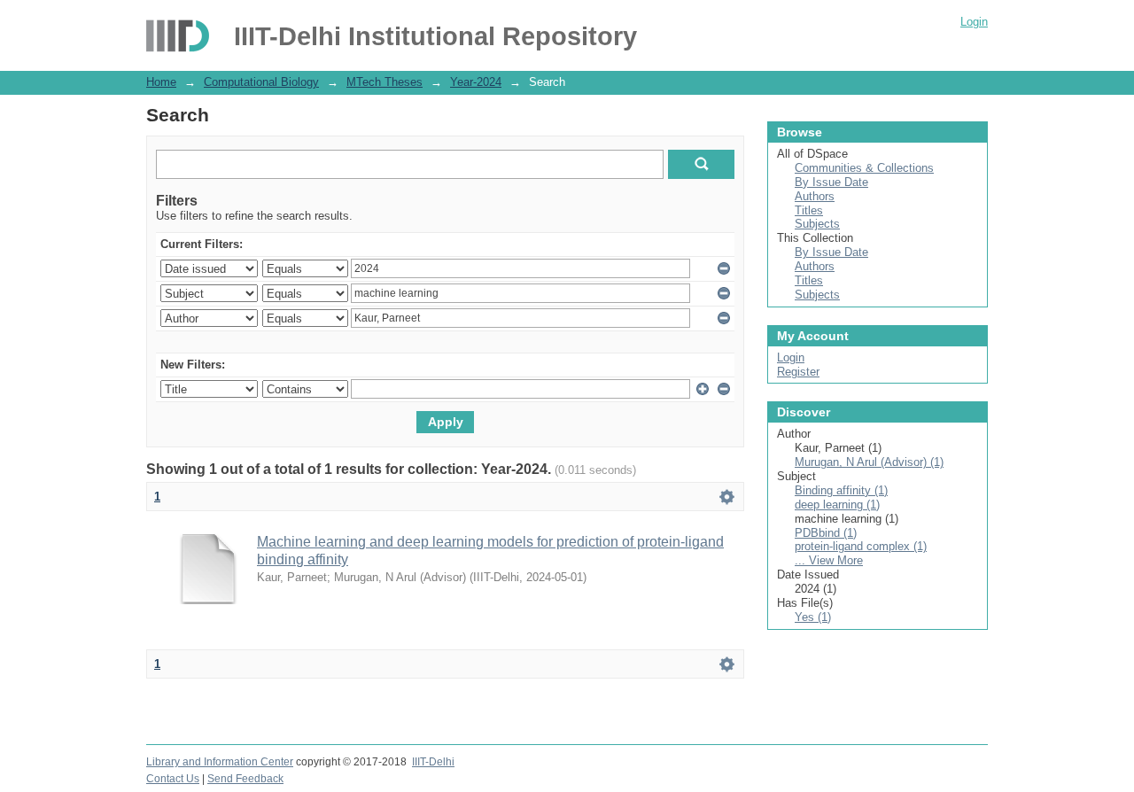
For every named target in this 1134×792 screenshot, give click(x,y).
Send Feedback (245, 779)
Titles (809, 210)
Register (798, 371)
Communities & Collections (864, 168)
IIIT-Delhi (433, 762)
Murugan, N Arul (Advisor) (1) (869, 462)
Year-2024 (475, 82)
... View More (829, 560)
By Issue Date (831, 182)
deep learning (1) (837, 504)
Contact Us (172, 779)
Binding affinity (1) (841, 490)
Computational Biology (261, 82)
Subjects (817, 223)
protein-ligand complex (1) (861, 546)
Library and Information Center (219, 762)
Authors (815, 196)
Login (974, 21)
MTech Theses (384, 82)
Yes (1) (813, 617)
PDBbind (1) (826, 533)
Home (161, 82)
